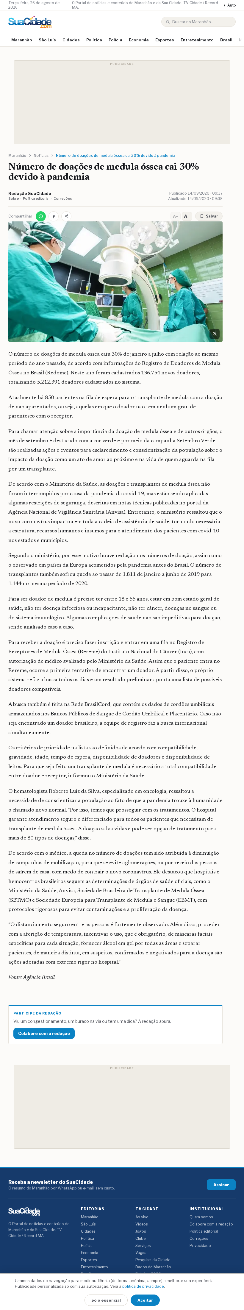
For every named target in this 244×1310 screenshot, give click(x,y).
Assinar (221, 1184)
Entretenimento (197, 39)
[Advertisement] (122, 102)
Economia (139, 39)
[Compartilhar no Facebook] (54, 216)
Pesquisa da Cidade (152, 1260)
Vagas (140, 1252)
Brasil (226, 39)
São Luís (47, 39)
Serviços (143, 1245)
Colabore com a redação (44, 1033)
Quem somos (201, 1217)
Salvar (212, 216)
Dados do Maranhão (153, 1267)
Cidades (71, 39)
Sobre (13, 198)
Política (94, 39)
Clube (140, 1238)
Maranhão (21, 39)
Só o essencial (106, 1300)
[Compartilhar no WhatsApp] (41, 216)
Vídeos (141, 1224)
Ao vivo (141, 1217)
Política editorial (36, 198)
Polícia (115, 39)
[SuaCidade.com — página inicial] (29, 22)
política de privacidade (143, 1286)
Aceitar (145, 1300)
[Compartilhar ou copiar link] (66, 216)
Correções (63, 198)
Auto (229, 5)
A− (175, 216)
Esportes (164, 39)
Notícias (41, 155)
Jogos (140, 1231)
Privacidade (200, 1245)
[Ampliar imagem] (214, 334)
